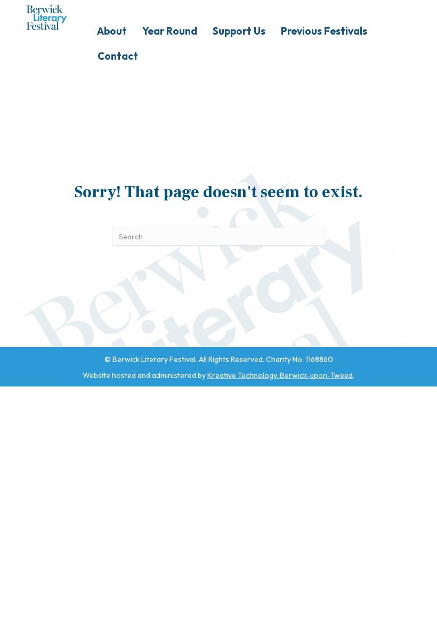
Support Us (239, 31)
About (112, 31)
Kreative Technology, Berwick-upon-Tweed (280, 375)
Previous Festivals (324, 31)
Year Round (169, 31)
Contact (118, 56)
